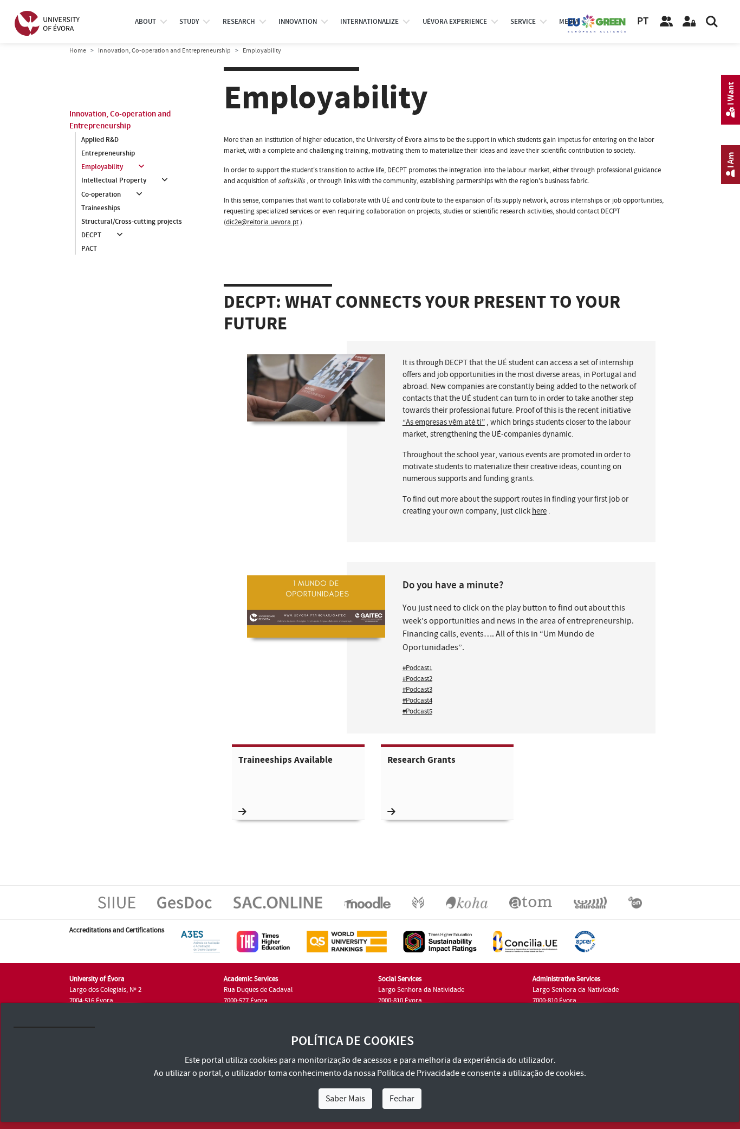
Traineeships (100, 208)
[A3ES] (200, 941)
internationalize (369, 22)
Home (77, 51)
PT (642, 21)
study (189, 22)
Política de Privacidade (418, 1073)
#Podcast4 (417, 700)
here (539, 511)
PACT (89, 249)
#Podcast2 (417, 679)
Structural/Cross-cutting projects (131, 221)
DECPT (91, 235)
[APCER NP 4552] (585, 941)
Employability (102, 167)
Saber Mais (345, 1098)
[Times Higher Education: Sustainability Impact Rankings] (440, 941)
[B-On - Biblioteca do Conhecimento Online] (635, 902)
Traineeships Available (285, 760)
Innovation (297, 22)
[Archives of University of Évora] (530, 902)
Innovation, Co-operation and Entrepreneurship (164, 51)
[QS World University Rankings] (347, 941)
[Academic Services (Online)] (277, 902)
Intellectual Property (113, 180)
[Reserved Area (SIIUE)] (689, 22)
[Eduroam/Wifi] (590, 902)
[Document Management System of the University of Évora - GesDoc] (184, 902)
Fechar (402, 1098)
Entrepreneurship (108, 153)
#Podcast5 (417, 711)
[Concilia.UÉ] (525, 941)
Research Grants (421, 760)
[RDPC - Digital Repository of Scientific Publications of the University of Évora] (418, 902)
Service (523, 22)
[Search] (712, 22)
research (239, 22)
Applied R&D (100, 140)
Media (569, 22)
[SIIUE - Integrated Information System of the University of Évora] (116, 902)
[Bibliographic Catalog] (467, 902)
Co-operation (101, 194)
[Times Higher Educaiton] (263, 941)
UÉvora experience (455, 22)
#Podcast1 (417, 668)
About (145, 22)
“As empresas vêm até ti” (444, 422)
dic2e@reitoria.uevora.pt (262, 222)
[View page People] (666, 22)
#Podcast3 (417, 690)
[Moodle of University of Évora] (367, 902)
